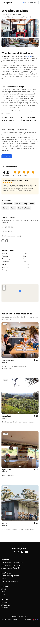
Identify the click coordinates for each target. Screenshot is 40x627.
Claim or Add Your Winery (10, 581)
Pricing (3, 578)
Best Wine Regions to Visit (10, 565)
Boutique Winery (29, 117)
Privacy (14, 616)
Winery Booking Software (10, 576)
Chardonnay (7, 204)
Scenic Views (8, 117)
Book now (6, 156)
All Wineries (5, 605)
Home (3, 17)
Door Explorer (6, 3)
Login (26, 616)
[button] (20, 291)
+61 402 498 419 (7, 227)
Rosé (13, 208)
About (3, 589)
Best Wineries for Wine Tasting (12, 562)
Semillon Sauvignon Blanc (24, 204)
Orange (32, 17)
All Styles (4, 608)
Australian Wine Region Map (11, 568)
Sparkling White (24, 208)
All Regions (5, 602)
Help (3, 594)
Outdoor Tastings (29, 120)
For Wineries (6, 573)
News (3, 592)
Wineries (10, 17)
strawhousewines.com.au (10, 236)
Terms (20, 616)
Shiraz (9, 70)
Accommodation (9, 120)
